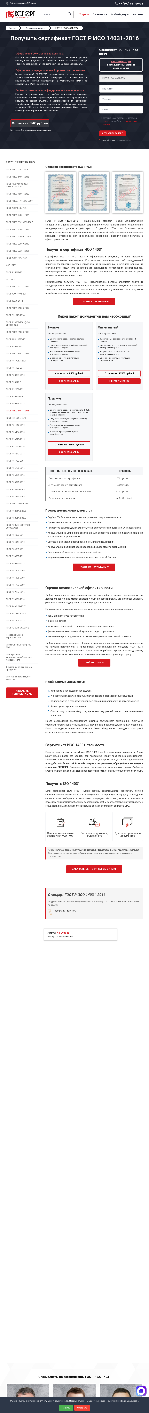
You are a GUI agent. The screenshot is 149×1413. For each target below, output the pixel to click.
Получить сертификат (94, 301)
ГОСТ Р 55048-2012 (15, 272)
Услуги (82, 14)
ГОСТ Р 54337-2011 (15, 556)
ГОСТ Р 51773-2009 (15, 585)
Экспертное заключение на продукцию (19, 668)
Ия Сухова (63, 932)
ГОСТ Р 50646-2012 (15, 403)
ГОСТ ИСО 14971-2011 (16, 294)
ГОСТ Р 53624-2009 (15, 496)
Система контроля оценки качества (18, 678)
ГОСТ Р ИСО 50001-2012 (17, 229)
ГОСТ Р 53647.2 (13, 382)
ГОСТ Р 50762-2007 (15, 396)
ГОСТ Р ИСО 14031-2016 (17, 411)
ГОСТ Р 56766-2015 (15, 468)
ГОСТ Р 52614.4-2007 (16, 518)
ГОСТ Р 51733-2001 (15, 461)
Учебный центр (118, 14)
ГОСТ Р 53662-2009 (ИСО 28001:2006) (18, 323)
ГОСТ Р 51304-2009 (15, 571)
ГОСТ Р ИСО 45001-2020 (17, 194)
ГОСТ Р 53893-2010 (15, 375)
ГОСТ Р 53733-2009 (15, 489)
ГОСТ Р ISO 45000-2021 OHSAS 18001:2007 (17, 185)
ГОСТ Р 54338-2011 (15, 535)
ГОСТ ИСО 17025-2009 (16, 258)
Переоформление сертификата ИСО (14, 636)
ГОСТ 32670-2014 (14, 301)
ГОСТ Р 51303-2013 (15, 620)
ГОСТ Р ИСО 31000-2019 (17, 332)
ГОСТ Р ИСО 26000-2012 (17, 308)
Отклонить (82, 1408)
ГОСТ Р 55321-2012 (15, 482)
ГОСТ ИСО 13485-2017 (16, 208)
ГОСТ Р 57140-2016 (15, 446)
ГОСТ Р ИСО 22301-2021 (17, 251)
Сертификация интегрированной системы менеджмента (19, 657)
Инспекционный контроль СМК (18, 646)
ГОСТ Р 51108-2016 (15, 368)
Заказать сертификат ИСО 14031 (94, 869)
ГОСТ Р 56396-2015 (15, 475)
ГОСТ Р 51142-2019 (15, 425)
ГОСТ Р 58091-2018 (15, 599)
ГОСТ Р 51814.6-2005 (16, 613)
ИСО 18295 (11, 265)
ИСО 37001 (11, 279)
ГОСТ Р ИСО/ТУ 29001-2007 (19, 222)
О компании (99, 14)
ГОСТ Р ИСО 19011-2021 (17, 353)
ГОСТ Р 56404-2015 (15, 432)
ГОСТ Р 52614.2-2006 (16, 511)
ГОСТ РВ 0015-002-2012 (17, 628)
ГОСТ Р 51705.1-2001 (16, 361)
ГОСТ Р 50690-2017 (15, 346)
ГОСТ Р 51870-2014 (15, 315)
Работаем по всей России (23, 3)
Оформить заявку (69, 381)
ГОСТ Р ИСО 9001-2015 (17, 170)
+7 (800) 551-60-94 (131, 3)
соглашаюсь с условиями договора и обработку (120, 121)
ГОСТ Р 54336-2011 (15, 549)
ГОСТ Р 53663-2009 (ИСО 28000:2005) (18, 526)
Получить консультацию (22, 692)
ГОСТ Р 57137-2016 (15, 592)
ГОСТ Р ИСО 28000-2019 (17, 504)
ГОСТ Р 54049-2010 (15, 542)
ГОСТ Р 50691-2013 (15, 563)
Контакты (138, 14)
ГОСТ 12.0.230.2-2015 (16, 418)
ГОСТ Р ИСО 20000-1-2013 (18, 236)
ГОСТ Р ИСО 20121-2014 (17, 286)
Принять (66, 1408)
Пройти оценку (94, 662)
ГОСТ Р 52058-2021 (15, 389)
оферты (106, 121)
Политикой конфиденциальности (122, 1401)
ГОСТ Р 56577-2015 (15, 439)
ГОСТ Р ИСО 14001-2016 (17, 177)
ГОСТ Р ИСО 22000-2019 (17, 244)
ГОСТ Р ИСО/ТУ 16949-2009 (19, 201)
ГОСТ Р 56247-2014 (15, 454)
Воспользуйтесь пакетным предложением (30, 130)
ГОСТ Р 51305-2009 (15, 578)
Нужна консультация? (94, 567)
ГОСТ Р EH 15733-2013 (17, 339)
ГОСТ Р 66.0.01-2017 (15, 606)
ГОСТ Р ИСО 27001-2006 (17, 215)
